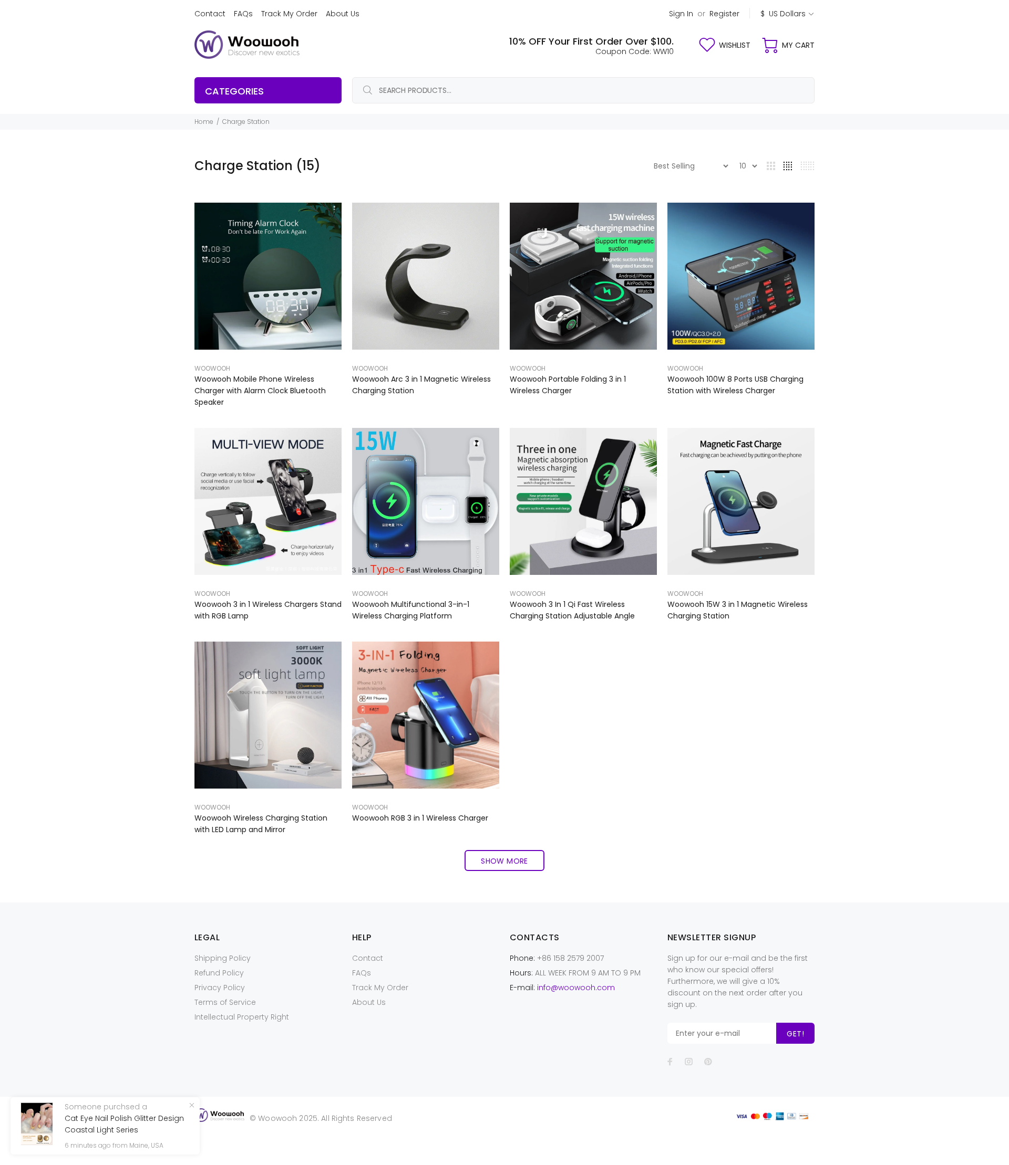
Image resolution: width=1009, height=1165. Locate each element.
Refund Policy (219, 973)
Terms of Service (225, 1002)
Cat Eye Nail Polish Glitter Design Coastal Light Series (124, 1124)
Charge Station (246, 121)
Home (203, 121)
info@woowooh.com (576, 987)
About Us (342, 13)
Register (724, 13)
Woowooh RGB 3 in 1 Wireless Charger (420, 818)
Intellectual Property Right (241, 1017)
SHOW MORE (504, 861)
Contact (209, 13)
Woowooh (212, 368)
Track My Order (289, 13)
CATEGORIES (234, 91)
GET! (795, 1033)
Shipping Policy (222, 958)
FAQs (243, 13)
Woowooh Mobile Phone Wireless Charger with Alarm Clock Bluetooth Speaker (260, 390)
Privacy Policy (219, 987)
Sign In (681, 13)
